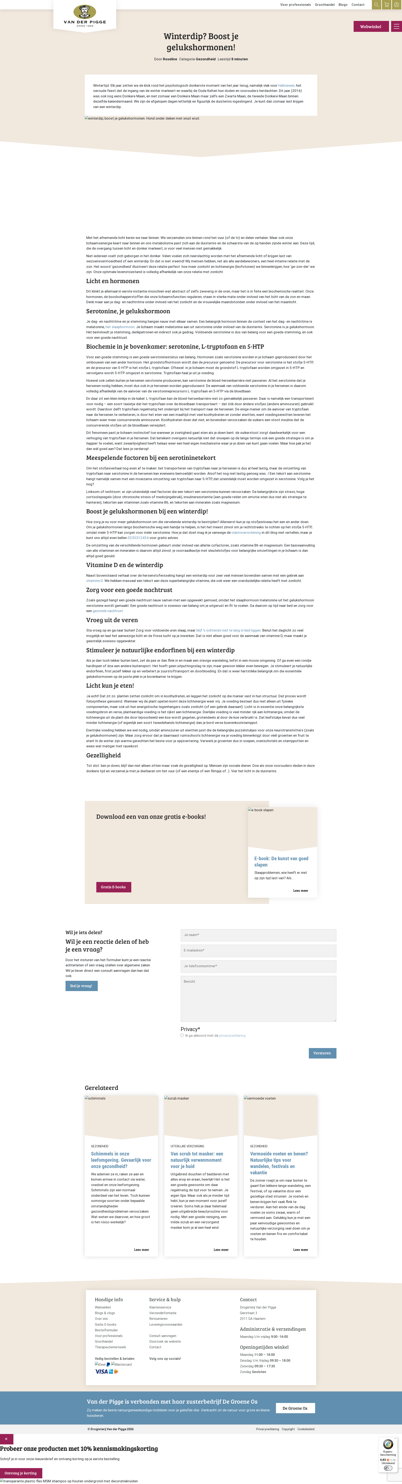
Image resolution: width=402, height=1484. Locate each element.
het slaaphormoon (120, 327)
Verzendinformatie (163, 1313)
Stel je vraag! (81, 985)
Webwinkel (370, 26)
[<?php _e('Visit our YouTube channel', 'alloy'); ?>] (164, 1366)
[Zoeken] (376, 4)
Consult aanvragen (162, 1336)
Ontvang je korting (21, 1472)
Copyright (288, 1429)
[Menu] (395, 1439)
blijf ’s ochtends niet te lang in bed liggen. (229, 630)
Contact (358, 5)
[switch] (388, 1468)
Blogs (343, 5)
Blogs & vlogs (105, 1313)
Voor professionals (295, 5)
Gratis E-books (113, 886)
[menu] (396, 26)
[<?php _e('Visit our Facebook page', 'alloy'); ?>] (158, 1366)
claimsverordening (246, 532)
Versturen (322, 1052)
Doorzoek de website (165, 1341)
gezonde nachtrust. (108, 611)
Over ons (101, 1319)
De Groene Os (295, 1408)
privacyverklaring (232, 1035)
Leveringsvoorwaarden (165, 1325)
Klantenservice (160, 1307)
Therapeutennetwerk (110, 1347)
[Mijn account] (396, 4)
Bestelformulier (106, 1330)
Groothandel (325, 5)
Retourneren (158, 1319)
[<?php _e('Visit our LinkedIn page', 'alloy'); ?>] (171, 1366)
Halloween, (286, 85)
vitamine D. (95, 581)
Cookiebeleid (306, 1429)
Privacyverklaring (267, 1429)
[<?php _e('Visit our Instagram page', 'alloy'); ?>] (151, 1366)
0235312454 (138, 538)
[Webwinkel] (386, 4)
